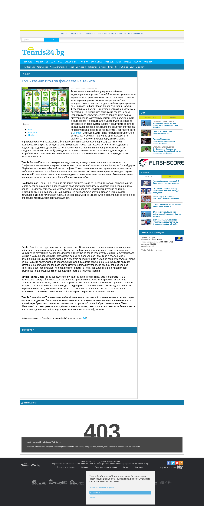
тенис (30, 129)
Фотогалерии (42, 67)
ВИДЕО (127, 62)
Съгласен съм (96, 493)
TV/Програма (29, 67)
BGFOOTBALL (90, 34)
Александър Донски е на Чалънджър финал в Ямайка (166, 198)
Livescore (158, 250)
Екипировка (81, 67)
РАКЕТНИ (148, 62)
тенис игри (32, 132)
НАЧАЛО (28, 62)
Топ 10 (71, 67)
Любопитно (92, 67)
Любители (140, 67)
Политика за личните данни (102, 488)
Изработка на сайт (168, 468)
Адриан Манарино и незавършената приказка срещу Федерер (164, 141)
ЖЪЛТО (137, 62)
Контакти (139, 467)
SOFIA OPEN (96, 62)
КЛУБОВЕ (109, 62)
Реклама (85, 467)
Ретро (110, 67)
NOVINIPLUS (138, 34)
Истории (102, 67)
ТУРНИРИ (84, 62)
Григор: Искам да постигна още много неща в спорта (167, 205)
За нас (126, 467)
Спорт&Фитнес (121, 67)
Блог (143, 113)
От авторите (150, 117)
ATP (53, 62)
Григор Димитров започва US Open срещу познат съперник (166, 182)
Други (132, 67)
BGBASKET (65, 34)
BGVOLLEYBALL (77, 34)
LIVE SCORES (71, 62)
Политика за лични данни (106, 467)
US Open (151, 238)
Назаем (173, 117)
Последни (173, 177)
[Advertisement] (102, 15)
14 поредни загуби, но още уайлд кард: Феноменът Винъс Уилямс (167, 125)
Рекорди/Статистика (58, 67)
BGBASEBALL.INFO (125, 34)
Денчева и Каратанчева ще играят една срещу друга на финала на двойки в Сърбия (165, 222)
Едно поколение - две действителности (162, 132)
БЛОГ (118, 62)
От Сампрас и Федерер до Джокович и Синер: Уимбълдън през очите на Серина (167, 151)
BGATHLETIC (101, 34)
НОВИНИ (39, 62)
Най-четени (150, 177)
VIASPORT (112, 34)
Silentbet (31, 135)
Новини (26, 74)
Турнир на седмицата (152, 232)
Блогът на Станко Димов (163, 121)
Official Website (147, 250)
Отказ (92, 498)
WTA (60, 62)
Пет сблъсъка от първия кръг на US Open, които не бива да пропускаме (166, 191)
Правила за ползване (66, 467)
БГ (47, 62)
